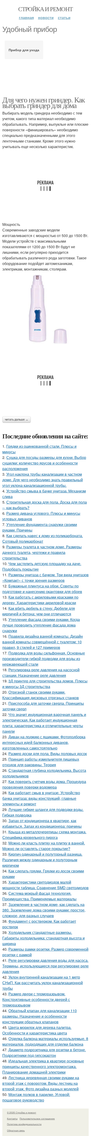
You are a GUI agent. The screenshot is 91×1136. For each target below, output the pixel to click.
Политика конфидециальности (24, 1124)
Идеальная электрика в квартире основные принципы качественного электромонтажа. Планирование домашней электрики (43, 1066)
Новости (46, 17)
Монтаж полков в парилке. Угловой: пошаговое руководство (36, 1097)
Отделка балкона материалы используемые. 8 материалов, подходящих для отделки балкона (45, 1041)
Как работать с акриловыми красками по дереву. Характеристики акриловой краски (40, 599)
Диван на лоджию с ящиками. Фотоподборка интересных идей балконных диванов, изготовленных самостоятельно (43, 742)
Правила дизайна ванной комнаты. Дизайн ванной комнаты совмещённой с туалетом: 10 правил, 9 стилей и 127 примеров (42, 642)
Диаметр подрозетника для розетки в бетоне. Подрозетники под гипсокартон (44, 1052)
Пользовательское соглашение (37, 1118)
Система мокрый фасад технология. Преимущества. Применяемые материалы (39, 896)
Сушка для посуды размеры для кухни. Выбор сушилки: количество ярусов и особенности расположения (44, 463)
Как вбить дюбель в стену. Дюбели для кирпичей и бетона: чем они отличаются (38, 611)
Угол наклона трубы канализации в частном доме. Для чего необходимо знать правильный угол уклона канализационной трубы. (42, 479)
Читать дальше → (16, 419)
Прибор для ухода (24, 49)
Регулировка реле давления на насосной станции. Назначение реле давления (41, 672)
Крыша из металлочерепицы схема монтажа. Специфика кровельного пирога (44, 834)
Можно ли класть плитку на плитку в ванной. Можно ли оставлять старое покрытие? (43, 845)
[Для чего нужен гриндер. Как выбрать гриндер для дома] (45, 309)
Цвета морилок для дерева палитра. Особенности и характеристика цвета (36, 1030)
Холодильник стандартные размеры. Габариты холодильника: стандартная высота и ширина (43, 938)
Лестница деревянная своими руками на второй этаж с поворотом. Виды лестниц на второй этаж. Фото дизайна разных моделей (40, 1083)
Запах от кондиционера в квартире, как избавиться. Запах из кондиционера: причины (42, 823)
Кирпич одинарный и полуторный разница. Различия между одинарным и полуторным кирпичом (42, 859)
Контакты (12, 1118)
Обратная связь (16, 1130)
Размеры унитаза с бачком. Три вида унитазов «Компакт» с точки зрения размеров (45, 577)
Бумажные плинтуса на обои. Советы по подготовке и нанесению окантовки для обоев (42, 588)
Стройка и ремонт (45, 9)
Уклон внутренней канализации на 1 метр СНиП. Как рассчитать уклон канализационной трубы (42, 982)
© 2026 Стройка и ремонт (21, 1112)
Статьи (64, 17)
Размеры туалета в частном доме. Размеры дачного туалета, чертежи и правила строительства (42, 552)
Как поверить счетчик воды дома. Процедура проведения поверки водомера (44, 784)
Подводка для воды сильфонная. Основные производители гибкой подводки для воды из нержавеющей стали (43, 658)
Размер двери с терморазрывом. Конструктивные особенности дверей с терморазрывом (36, 999)
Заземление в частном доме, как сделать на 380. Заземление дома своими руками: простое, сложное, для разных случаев (43, 910)
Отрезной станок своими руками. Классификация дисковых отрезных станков (40, 694)
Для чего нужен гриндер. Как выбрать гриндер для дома (43, 102)
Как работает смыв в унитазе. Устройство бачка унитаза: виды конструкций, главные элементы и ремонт (41, 798)
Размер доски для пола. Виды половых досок (47, 753)
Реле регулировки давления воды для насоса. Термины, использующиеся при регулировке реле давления (45, 966)
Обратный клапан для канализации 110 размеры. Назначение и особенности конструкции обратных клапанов (39, 1016)
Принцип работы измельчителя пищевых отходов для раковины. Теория (40, 761)
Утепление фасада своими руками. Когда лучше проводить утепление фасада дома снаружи (41, 625)
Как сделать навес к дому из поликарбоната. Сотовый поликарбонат (42, 538)
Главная (26, 17)
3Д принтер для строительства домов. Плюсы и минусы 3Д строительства (45, 683)
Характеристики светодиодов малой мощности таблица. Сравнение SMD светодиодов (45, 884)
